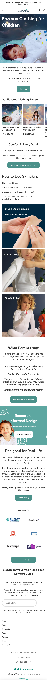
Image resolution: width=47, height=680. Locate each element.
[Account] (39, 10)
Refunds (5, 637)
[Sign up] (41, 603)
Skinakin (19, 652)
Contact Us (6, 629)
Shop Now (23, 89)
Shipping (5, 641)
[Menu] (2, 10)
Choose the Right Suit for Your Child (23, 165)
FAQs (4, 625)
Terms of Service (8, 645)
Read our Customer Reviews (23, 399)
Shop (4, 621)
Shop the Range (24, 560)
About (4, 633)
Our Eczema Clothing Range (20, 99)
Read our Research (23, 434)
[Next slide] (42, 120)
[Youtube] (25, 662)
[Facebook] (17, 662)
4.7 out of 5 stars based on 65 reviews (24, 674)
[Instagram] (21, 662)
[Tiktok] (29, 662)
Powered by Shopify (29, 652)
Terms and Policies (23, 657)
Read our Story (23, 498)
